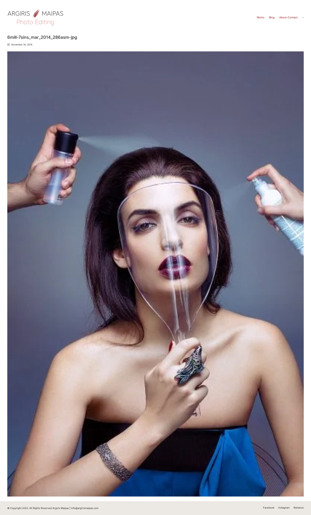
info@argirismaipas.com (84, 508)
